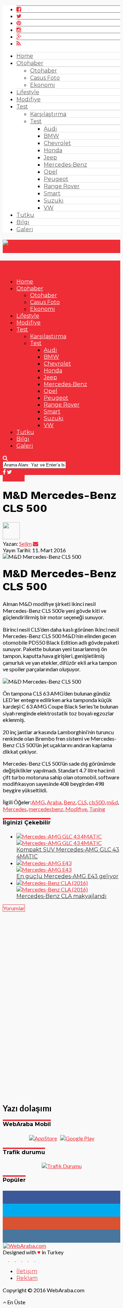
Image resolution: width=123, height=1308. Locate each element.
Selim (25, 543)
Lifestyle (27, 92)
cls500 (97, 802)
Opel (50, 172)
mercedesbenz (46, 809)
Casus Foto (45, 78)
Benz (70, 802)
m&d (112, 802)
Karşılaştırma (48, 114)
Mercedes (15, 809)
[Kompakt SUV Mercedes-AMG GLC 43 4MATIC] (59, 839)
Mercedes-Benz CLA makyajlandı (61, 896)
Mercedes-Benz (65, 164)
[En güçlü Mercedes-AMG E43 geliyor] (43, 866)
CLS (82, 802)
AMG (38, 802)
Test (22, 106)
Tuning (97, 809)
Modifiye (28, 99)
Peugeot (56, 179)
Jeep (50, 157)
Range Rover (62, 186)
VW (49, 207)
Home (24, 56)
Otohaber (29, 63)
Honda (53, 150)
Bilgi (22, 222)
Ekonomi (42, 85)
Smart (52, 193)
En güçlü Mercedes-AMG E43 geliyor (67, 876)
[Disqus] (61, 1003)
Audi (50, 128)
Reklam (27, 1278)
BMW (51, 136)
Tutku (25, 215)
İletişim (26, 1271)
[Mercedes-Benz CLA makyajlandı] (52, 886)
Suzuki (54, 200)
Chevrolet (57, 143)
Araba (54, 802)
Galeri (24, 229)
